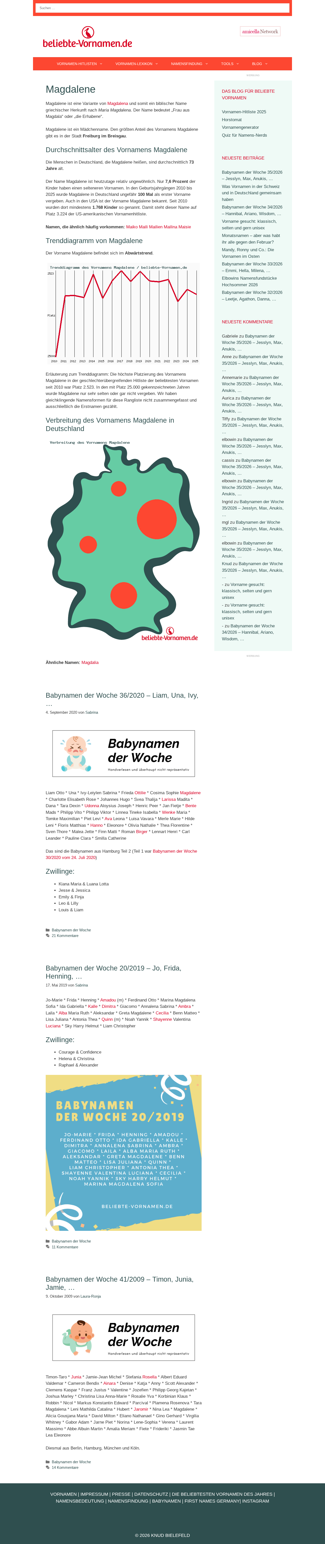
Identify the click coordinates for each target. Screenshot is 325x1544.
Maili (143, 227)
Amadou (108, 1000)
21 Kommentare (65, 935)
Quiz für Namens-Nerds (244, 135)
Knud (227, 563)
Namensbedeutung (80, 1501)
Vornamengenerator (240, 127)
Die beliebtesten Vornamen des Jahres (222, 1494)
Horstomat (232, 119)
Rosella (149, 1377)
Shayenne (162, 1019)
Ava (108, 818)
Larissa (169, 799)
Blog (257, 64)
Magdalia (90, 662)
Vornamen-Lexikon (134, 64)
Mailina (170, 227)
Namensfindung (186, 64)
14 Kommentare (65, 1467)
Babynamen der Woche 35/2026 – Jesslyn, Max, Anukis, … (252, 343)
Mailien (155, 227)
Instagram (255, 1501)
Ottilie (140, 792)
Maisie (184, 227)
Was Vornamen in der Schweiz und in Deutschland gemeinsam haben (251, 193)
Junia (76, 1377)
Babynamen (166, 1501)
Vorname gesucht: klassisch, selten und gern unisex (247, 591)
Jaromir (141, 1409)
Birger (142, 831)
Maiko (132, 227)
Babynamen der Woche (71, 930)
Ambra (184, 1006)
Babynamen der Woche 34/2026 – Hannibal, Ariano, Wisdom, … (248, 632)
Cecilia (162, 1013)
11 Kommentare (65, 1247)
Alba (63, 1013)
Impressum (94, 1494)
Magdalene (190, 792)
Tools (227, 64)
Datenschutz (151, 1494)
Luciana (53, 1026)
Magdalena (117, 103)
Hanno (96, 825)
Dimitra (109, 1006)
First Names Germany (212, 1501)
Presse (121, 1494)
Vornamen (63, 1494)
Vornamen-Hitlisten (77, 64)
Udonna (92, 805)
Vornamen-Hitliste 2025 (244, 111)
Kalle (93, 1006)
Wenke (168, 812)
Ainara (109, 1383)
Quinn (107, 1019)
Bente (190, 805)
